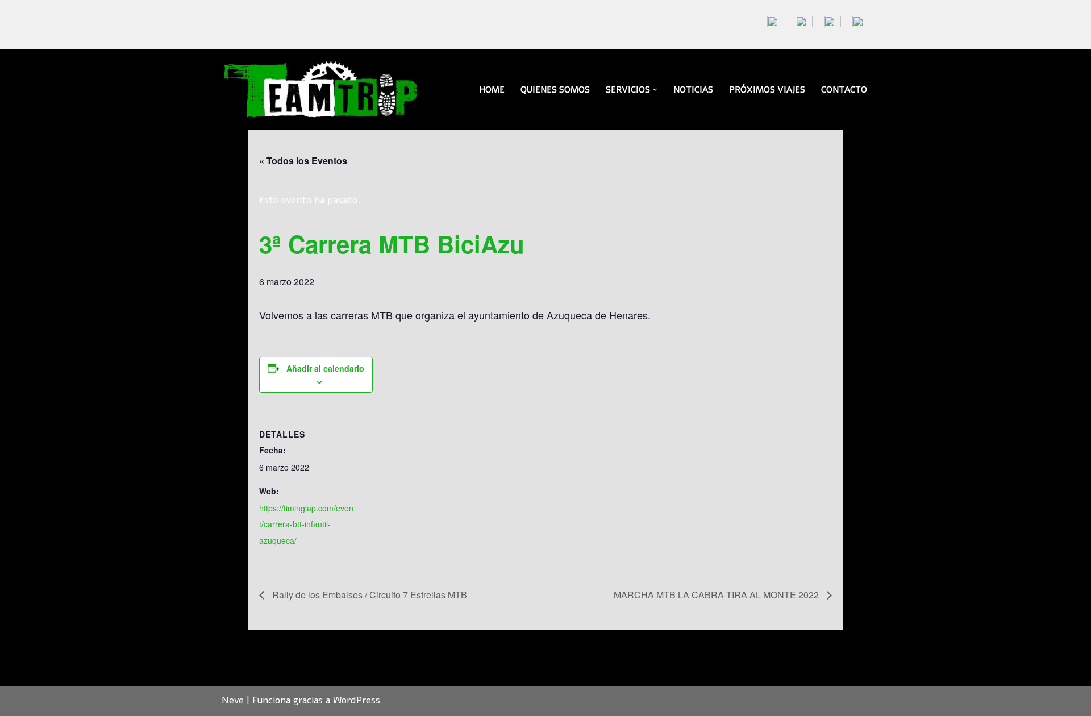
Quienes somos (555, 89)
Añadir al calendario (325, 368)
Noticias (693, 89)
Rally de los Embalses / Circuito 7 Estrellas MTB (368, 594)
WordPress (356, 700)
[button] (655, 90)
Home (492, 89)
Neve (233, 700)
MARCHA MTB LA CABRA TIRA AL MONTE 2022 (717, 594)
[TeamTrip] (321, 89)
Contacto (844, 89)
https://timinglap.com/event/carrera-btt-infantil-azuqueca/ (306, 524)
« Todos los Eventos (303, 160)
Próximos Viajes (767, 89)
